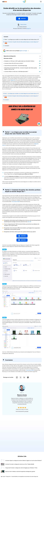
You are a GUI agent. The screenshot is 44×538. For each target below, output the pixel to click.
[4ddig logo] (4, 1)
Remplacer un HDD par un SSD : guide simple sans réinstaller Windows (19, 61)
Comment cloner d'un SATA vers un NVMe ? (13, 63)
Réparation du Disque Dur (10, 56)
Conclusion (6, 45)
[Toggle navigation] (41, 1)
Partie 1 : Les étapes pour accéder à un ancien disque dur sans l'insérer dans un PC (21, 39)
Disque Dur (29, 28)
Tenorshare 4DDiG (16, 201)
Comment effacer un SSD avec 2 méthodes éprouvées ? (16, 71)
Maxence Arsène (23, 24)
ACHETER (23, 18)
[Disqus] (22, 434)
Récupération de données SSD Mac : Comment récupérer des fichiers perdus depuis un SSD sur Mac (20, 68)
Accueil (3, 476)
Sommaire (6, 36)
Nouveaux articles (8, 58)
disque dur (13, 80)
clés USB (29, 221)
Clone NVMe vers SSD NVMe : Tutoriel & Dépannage (15, 65)
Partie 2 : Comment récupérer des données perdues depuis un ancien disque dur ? (21, 95)
